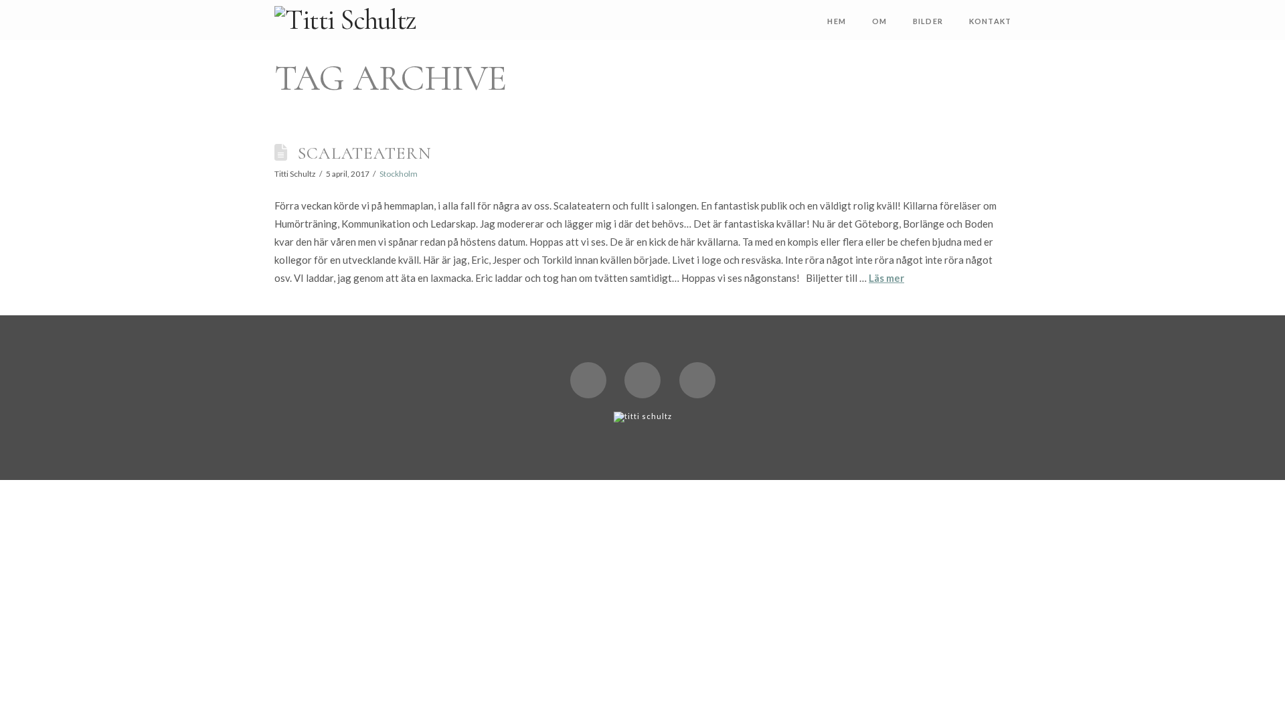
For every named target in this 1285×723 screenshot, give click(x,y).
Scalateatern (365, 153)
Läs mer (886, 278)
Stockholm (398, 174)
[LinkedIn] (642, 380)
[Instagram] (697, 380)
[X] (588, 380)
